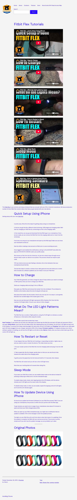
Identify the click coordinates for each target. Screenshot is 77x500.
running (52, 482)
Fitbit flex (7, 207)
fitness (45, 482)
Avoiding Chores (7, 496)
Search (16, 9)
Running (21, 480)
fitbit (41, 482)
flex (48, 482)
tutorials (56, 482)
